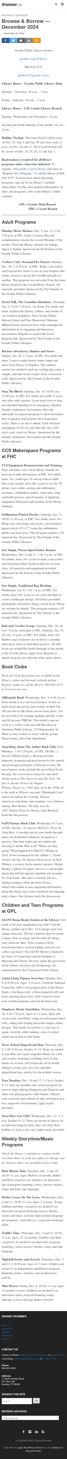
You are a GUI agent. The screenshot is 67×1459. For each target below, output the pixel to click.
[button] (56, 4)
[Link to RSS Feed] (43, 1430)
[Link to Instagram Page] (31, 1430)
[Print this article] (29, 40)
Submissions (7, 1328)
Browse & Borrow (15, 15)
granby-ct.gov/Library (33, 59)
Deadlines (6, 1331)
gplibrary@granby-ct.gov (33, 75)
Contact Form (58, 1354)
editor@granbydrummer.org (34, 1354)
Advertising (7, 1335)
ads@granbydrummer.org (26, 1358)
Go (36, 1400)
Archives (6, 1338)
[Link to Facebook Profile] (24, 1430)
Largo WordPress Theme (30, 1447)
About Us (6, 1325)
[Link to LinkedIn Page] (37, 1430)
